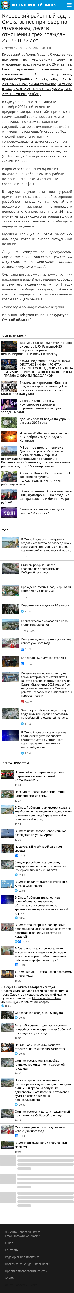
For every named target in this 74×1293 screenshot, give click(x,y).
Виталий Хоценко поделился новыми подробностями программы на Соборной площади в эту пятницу (43, 1029)
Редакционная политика (22, 1257)
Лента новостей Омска (21, 1285)
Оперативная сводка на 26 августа (45, 605)
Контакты (11, 1250)
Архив (9, 1278)
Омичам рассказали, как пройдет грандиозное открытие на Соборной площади (40, 1064)
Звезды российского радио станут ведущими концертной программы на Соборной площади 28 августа (44, 714)
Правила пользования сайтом (26, 1271)
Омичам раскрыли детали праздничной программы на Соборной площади (40, 568)
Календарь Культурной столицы (43, 657)
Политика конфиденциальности (27, 1264)
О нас (9, 1243)
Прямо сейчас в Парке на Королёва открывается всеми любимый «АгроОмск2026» (39, 776)
